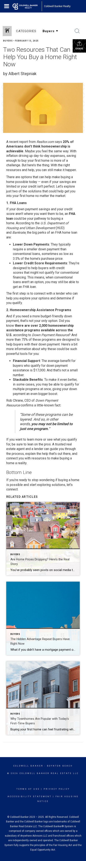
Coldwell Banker (28, 766)
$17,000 (39, 370)
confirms (27, 405)
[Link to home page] (27, 6)
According (23, 223)
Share (79, 49)
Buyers (8, 41)
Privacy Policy (57, 789)
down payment (27, 209)
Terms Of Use (28, 789)
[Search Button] (77, 31)
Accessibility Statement (30, 796)
